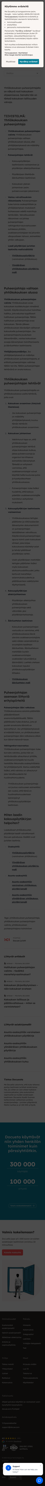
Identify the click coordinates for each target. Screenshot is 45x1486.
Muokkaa (10, 61)
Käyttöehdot (23, 53)
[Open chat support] (39, 1480)
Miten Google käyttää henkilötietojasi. (19, 55)
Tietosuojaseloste (11, 17)
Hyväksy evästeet (29, 61)
